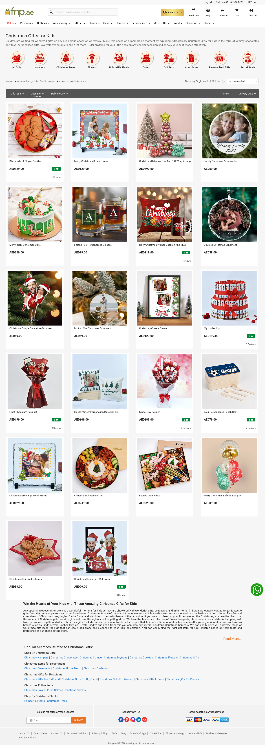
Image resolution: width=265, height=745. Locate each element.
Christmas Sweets (75, 690)
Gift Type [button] (16, 93)
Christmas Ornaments (37, 668)
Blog (123, 733)
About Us (25, 733)
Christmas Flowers (166, 657)
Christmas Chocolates (64, 657)
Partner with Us (27, 737)
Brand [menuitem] (176, 23)
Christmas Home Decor (67, 668)
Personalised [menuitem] (139, 23)
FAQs (114, 733)
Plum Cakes (54, 690)
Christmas (37, 96)
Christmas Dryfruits (115, 657)
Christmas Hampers (36, 657)
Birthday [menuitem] (42, 23)
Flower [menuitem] (93, 23)
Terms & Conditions (77, 733)
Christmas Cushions (95, 668)
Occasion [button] (36, 94)
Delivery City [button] (58, 93)
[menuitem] (12, 23)
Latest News (40, 733)
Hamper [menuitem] (120, 23)
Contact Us (57, 733)
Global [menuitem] (207, 23)
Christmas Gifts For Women (116, 679)
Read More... (232, 639)
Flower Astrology (175, 733)
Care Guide (156, 733)
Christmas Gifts (189, 657)
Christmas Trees (57, 700)
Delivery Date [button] (245, 93)
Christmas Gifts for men (149, 679)
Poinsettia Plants (34, 700)
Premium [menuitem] (25, 23)
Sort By (205, 81)
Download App (138, 733)
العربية (209, 2)
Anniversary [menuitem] (60, 23)
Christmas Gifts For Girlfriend (42, 679)
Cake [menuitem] (106, 23)
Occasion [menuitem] (191, 23)
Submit (78, 720)
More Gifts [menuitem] (160, 23)
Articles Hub (195, 733)
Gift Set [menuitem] (78, 23)
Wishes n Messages (216, 733)
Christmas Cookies (141, 657)
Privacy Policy (99, 733)
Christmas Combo (91, 657)
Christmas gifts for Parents (183, 679)
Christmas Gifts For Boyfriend (80, 679)
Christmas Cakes (34, 690)
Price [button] (226, 93)
